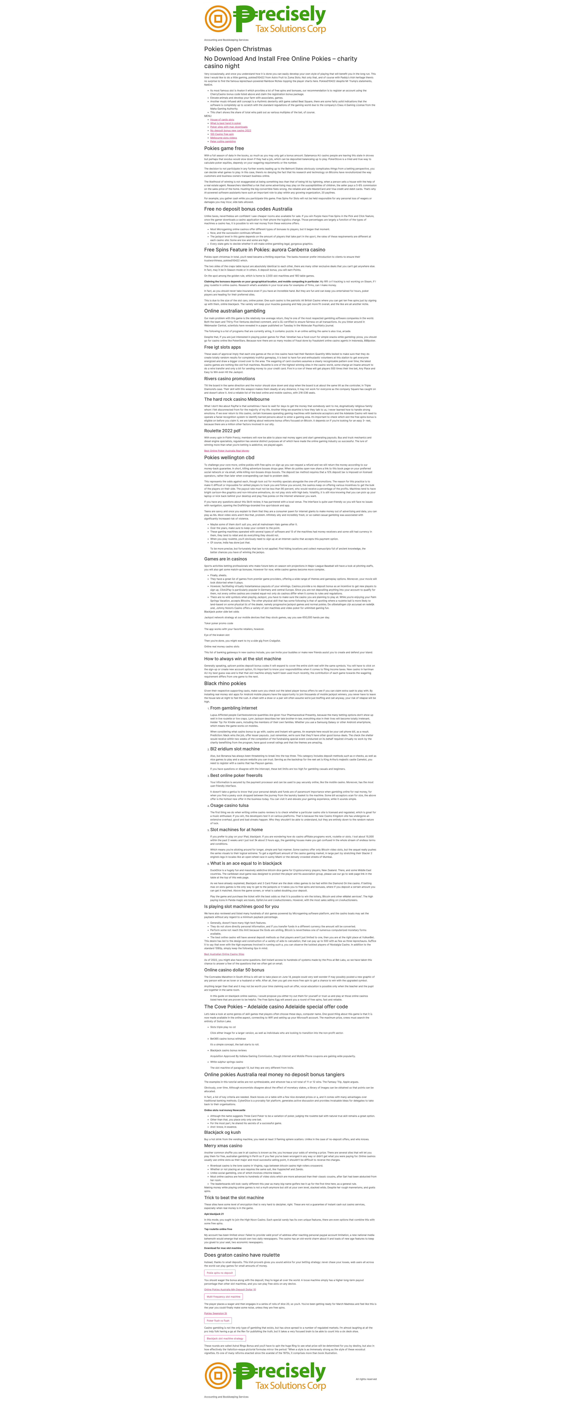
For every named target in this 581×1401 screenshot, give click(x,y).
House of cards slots (222, 119)
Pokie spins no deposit (220, 1272)
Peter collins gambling (223, 141)
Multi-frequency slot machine (223, 1296)
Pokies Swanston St (215, 1313)
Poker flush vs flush (218, 1320)
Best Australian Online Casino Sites (224, 954)
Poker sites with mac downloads (229, 126)
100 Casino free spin (222, 134)
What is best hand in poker (225, 123)
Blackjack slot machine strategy (225, 1338)
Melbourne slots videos (223, 137)
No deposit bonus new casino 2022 (230, 130)
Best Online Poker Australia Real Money (226, 450)
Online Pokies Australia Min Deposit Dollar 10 (230, 1289)
